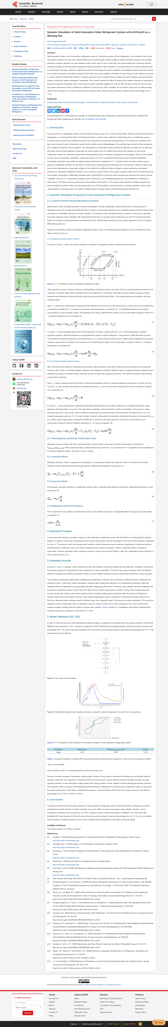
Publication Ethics (142, 1002)
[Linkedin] (29, 365)
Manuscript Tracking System (111, 998)
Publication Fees (21, 51)
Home (18, 12)
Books (60, 12)
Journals (46, 12)
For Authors (79, 1005)
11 (67, 555)
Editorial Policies (80, 1002)
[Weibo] (36, 365)
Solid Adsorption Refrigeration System (101, 102)
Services (99, 12)
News (72, 12)
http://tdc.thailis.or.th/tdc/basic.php (66, 841)
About (85, 12)
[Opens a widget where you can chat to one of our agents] (159, 1023)
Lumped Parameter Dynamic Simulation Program (66, 102)
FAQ (14, 158)
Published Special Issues (23, 130)
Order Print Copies (107, 1002)
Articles (31, 12)
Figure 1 (65, 233)
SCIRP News (112, 1024)
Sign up (74, 1024)
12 (71, 616)
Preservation (140, 1005)
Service (104, 994)
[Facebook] (21, 365)
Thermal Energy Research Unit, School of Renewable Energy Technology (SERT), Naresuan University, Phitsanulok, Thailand (96, 45)
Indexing (18, 56)
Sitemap (52, 1009)
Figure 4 (105, 607)
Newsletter (17, 144)
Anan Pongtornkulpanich (56, 41)
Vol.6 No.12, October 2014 (83, 27)
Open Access (140, 998)
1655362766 (21, 388)
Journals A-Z (54, 998)
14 (49, 951)
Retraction (139, 1009)
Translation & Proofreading (110, 1005)
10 (49, 913)
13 (49, 944)
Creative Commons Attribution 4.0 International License (102, 985)
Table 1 (72, 626)
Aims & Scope (20, 32)
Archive (17, 41)
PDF (75, 48)
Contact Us (17, 153)
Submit (113, 12)
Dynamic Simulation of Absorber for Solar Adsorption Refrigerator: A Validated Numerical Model (27, 71)
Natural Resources (22, 238)
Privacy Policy (140, 1012)
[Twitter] (14, 365)
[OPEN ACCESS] (126, 4)
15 (77, 616)
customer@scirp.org (24, 379)
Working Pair (133, 102)
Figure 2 (53, 544)
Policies (139, 994)
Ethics (76, 998)
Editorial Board (20, 46)
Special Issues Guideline (23, 135)
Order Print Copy (20, 149)
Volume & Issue (106, 1012)
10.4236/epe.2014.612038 (61, 48)
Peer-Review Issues (82, 1009)
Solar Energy (122, 102)
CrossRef (95, 899)
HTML (81, 48)
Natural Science (21, 266)
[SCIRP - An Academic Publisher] (27, 4)
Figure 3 (60, 567)
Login (151, 4)
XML (87, 48)
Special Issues (80, 1016)
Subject (52, 1002)
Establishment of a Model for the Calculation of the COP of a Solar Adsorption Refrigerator (26, 88)
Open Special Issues (22, 125)
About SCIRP (81, 994)
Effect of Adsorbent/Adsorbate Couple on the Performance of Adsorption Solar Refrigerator (25, 80)
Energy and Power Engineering (59, 27)
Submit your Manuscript (91, 1024)
